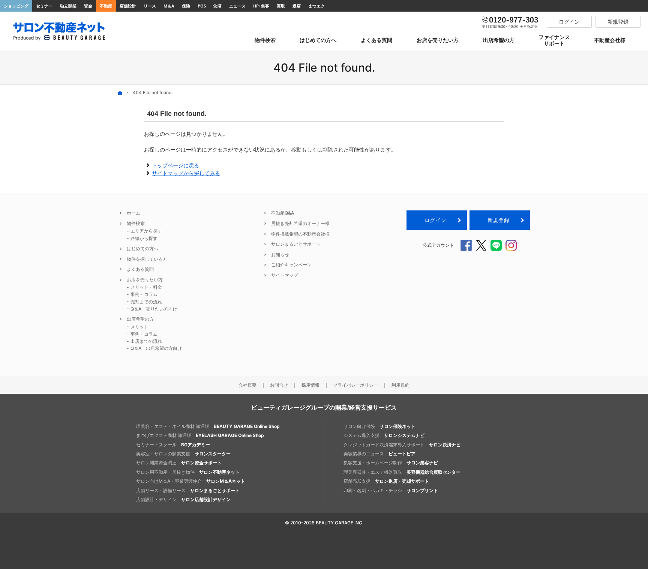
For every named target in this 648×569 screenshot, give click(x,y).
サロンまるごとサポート (296, 244)
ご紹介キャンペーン (291, 264)
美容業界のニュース (380, 453)
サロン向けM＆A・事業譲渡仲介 (190, 481)
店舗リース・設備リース (188, 490)
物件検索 (136, 223)
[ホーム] (120, 92)
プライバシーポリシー (355, 385)
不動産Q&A (282, 213)
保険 (186, 6)
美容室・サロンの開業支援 (183, 453)
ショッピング (16, 6)
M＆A (169, 6)
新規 (498, 220)
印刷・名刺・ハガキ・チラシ (391, 490)
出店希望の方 (140, 319)
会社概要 (247, 385)
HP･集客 (261, 6)
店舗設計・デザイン (183, 499)
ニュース (237, 6)
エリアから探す (146, 231)
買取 (281, 6)
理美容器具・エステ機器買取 (402, 472)
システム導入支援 (384, 435)
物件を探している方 (147, 259)
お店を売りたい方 (145, 279)
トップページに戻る (175, 165)
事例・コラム (144, 294)
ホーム (133, 213)
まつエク (316, 6)
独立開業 (68, 6)
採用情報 (311, 385)
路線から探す (144, 238)
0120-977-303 (510, 21)
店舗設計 (128, 6)
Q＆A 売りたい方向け (153, 309)
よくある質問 (140, 269)
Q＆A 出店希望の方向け (156, 348)
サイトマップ (284, 275)
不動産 (106, 6)
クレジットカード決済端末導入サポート (402, 444)
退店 (296, 6)
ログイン (435, 220)
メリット (139, 327)
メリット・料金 (146, 287)
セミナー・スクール (173, 444)
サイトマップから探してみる (186, 173)
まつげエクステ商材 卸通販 (200, 435)
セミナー (44, 6)
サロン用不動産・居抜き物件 (188, 472)
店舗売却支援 (386, 481)
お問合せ (279, 385)
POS (202, 6)
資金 (88, 6)
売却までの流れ (146, 302)
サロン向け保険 (380, 426)
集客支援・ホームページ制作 (391, 462)
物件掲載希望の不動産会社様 (300, 234)
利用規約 (401, 385)
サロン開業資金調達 (179, 462)
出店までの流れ (146, 341)
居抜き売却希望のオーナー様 (300, 223)
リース (150, 6)
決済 (217, 6)
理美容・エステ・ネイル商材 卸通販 (208, 426)
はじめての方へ (142, 248)
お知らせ (280, 254)
